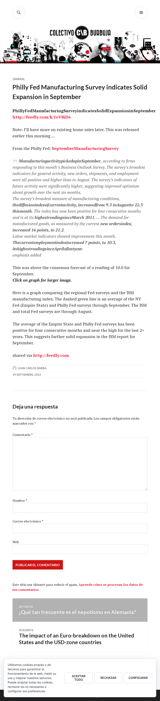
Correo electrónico (27, 521)
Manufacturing (89, 148)
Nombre (19, 500)
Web (15, 542)
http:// (19, 117)
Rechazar (108, 677)
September (63, 148)
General (18, 79)
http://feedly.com (51, 355)
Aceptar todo (78, 677)
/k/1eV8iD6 (59, 117)
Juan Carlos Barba (32, 368)
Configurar (138, 677)
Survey (112, 148)
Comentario (22, 434)
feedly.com (37, 117)
